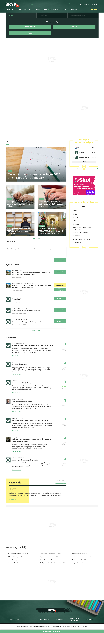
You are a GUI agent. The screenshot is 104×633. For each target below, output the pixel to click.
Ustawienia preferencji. (44, 626)
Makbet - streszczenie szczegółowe (82, 556)
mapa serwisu (44, 619)
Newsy (10, 171)
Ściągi (45, 9)
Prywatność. (20, 626)
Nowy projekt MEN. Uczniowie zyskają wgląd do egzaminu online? (19, 204)
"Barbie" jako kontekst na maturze (50, 560)
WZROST (12, 489)
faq (29, 619)
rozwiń (84, 161)
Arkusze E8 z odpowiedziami (16, 556)
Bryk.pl (8, 505)
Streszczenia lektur (13, 9)
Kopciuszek (76, 224)
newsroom (59, 619)
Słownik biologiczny (61, 483)
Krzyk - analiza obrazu (14, 563)
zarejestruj (95, 4)
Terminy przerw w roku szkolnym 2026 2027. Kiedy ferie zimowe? (34, 176)
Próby (75, 211)
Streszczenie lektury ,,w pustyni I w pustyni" (26, 310)
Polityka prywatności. (30, 626)
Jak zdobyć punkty (93, 168)
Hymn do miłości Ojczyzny (81, 239)
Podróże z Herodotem (80, 232)
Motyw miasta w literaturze (80, 563)
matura (65, 9)
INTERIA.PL (60, 626)
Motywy (27, 9)
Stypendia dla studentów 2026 (49, 556)
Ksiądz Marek (77, 242)
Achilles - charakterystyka (79, 560)
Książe (75, 214)
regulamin (89, 619)
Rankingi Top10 (74, 168)
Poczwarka (76, 236)
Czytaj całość (12, 499)
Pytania (37, 9)
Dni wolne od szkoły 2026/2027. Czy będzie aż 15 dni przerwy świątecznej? (51, 231)
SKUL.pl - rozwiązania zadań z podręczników (53, 563)
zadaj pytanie (60, 260)
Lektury (84, 206)
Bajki (74, 221)
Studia (29, 33)
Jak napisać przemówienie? (80, 553)
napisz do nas (14, 619)
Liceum (74, 27)
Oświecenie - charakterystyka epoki (50, 553)
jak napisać (54, 9)
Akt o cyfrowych (75, 619)
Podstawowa (30, 27)
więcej (73, 9)
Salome (75, 217)
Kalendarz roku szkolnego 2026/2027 (19, 553)
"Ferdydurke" (16, 299)
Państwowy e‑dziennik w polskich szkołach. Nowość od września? (51, 204)
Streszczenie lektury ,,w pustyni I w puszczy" (26, 322)
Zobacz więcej (36, 238)
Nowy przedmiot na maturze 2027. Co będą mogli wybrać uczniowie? (19, 231)
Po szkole (42, 226)
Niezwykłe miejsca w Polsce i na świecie (19, 560)
